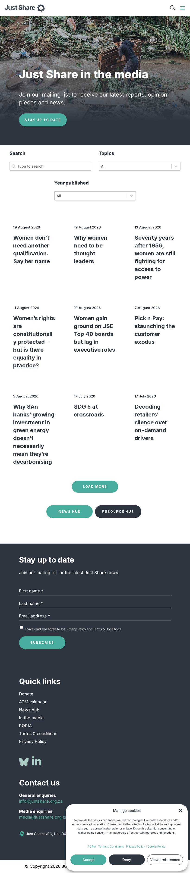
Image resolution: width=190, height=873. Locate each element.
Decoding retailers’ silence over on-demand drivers (151, 422)
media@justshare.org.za (43, 817)
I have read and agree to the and (73, 629)
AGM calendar (33, 701)
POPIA (92, 846)
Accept (88, 859)
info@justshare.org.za (41, 801)
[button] (180, 810)
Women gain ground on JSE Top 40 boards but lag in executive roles (94, 334)
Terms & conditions (38, 733)
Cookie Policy (156, 846)
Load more (95, 486)
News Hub (70, 511)
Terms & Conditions (111, 846)
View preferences (165, 859)
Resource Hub (118, 511)
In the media (31, 717)
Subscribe (42, 643)
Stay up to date (43, 120)
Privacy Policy (135, 846)
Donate (26, 694)
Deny (126, 859)
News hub (29, 709)
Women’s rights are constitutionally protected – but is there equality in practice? (34, 342)
